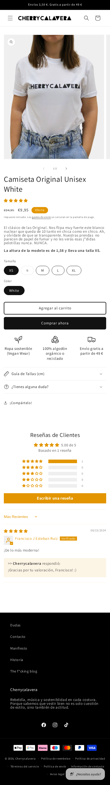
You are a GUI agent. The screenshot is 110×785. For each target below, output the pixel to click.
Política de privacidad (90, 758)
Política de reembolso (56, 758)
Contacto (18, 636)
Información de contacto (87, 766)
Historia (16, 659)
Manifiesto (18, 648)
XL (74, 270)
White (14, 290)
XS (11, 270)
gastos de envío (41, 217)
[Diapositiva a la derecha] (66, 168)
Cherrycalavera (25, 758)
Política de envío (55, 766)
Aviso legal (57, 774)
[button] (10, 18)
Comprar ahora (55, 323)
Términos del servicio (24, 766)
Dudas (15, 625)
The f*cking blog (23, 671)
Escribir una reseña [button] (55, 498)
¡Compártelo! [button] (21, 403)
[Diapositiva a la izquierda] (43, 168)
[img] (16, 531)
